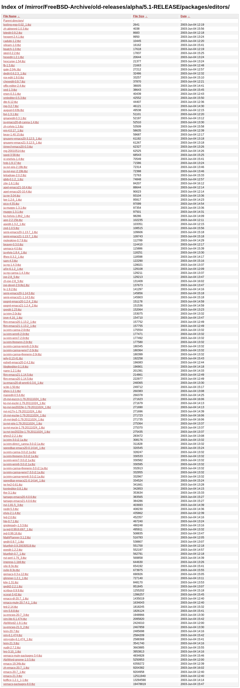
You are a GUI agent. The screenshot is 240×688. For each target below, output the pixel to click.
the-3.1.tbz (9, 492)
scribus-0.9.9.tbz (13, 590)
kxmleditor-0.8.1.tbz (15, 488)
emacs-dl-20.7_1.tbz (16, 598)
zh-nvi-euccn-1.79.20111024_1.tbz (24, 399)
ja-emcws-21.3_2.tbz (16, 627)
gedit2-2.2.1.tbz (12, 586)
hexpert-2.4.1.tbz (13, 36)
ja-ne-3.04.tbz (11, 195)
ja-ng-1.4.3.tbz (12, 264)
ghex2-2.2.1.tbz (12, 435)
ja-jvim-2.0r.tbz (12, 313)
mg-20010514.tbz (14, 150)
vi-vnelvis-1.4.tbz (13, 158)
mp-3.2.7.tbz (11, 106)
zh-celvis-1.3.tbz (13, 126)
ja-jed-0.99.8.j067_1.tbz (18, 529)
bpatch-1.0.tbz (12, 49)
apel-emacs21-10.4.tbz (17, 187)
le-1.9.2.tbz (10, 289)
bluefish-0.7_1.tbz (14, 553)
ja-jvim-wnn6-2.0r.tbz (16, 334)
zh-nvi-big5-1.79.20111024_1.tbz (23, 419)
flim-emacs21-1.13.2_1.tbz (19, 325)
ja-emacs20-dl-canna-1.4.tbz (21, 122)
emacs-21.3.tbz (12, 675)
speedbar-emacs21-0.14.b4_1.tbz (24, 480)
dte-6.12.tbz (10, 101)
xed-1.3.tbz (10, 89)
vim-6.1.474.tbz (12, 635)
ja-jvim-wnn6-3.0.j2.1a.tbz (19, 464)
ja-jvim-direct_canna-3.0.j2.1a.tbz (24, 443)
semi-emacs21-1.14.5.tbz (19, 297)
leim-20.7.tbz (11, 631)
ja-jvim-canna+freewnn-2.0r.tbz (22, 354)
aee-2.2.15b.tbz (13, 220)
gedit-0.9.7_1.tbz (13, 541)
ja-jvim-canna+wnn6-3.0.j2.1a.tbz (24, 476)
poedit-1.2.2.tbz (12, 549)
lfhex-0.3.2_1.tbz (13, 256)
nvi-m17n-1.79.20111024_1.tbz (22, 411)
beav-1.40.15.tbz (13, 134)
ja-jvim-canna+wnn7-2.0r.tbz (20, 350)
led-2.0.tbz (9, 517)
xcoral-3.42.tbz (12, 594)
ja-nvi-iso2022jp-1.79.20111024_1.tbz (26, 431)
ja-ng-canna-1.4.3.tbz (16, 272)
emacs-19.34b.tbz (14, 663)
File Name (10, 16)
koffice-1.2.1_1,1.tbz (15, 680)
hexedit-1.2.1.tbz (13, 57)
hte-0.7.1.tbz (11, 521)
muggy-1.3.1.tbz (13, 211)
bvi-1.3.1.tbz (10, 114)
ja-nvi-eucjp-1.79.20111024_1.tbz (24, 427)
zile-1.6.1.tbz (11, 183)
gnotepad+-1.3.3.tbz (15, 525)
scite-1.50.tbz (11, 387)
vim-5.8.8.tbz (11, 610)
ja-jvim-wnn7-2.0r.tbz (16, 338)
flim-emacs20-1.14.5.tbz (18, 378)
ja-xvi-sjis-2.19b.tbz (15, 167)
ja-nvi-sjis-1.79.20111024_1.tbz (22, 423)
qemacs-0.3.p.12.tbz (15, 574)
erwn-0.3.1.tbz (12, 93)
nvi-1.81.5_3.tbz (13, 504)
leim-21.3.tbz (11, 643)
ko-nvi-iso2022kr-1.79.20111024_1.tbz (27, 407)
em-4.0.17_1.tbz (13, 130)
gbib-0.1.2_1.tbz (13, 179)
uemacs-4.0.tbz (12, 248)
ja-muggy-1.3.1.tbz (14, 207)
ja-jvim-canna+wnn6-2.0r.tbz (20, 346)
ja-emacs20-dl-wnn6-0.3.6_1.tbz (23, 382)
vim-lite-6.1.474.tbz (15, 618)
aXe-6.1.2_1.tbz (13, 268)
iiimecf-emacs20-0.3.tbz (18, 146)
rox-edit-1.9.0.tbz (13, 77)
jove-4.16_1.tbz (12, 317)
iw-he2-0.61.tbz (12, 484)
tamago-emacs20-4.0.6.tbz (19, 496)
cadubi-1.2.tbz (12, 40)
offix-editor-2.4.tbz (14, 85)
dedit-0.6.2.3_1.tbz (14, 73)
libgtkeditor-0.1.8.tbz (15, 366)
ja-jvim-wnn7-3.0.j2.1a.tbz (19, 460)
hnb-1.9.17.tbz (12, 163)
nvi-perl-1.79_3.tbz (15, 557)
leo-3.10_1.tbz (12, 651)
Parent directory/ (13, 20)
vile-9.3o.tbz (10, 566)
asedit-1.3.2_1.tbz (14, 224)
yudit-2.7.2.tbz (12, 647)
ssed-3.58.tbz (11, 154)
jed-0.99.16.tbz (12, 533)
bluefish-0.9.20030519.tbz (19, 545)
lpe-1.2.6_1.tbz (12, 199)
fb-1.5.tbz (9, 65)
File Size (138, 16)
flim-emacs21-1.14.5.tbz (18, 374)
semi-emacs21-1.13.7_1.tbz (20, 236)
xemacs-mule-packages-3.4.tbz (22, 655)
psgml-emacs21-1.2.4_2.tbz (20, 305)
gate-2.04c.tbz (12, 69)
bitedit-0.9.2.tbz (12, 32)
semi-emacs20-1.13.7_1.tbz (20, 232)
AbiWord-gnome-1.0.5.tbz (19, 659)
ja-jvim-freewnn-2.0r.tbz (17, 342)
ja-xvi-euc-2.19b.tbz (15, 171)
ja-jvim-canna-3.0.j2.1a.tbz (19, 452)
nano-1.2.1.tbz (12, 370)
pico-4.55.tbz (11, 203)
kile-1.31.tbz (10, 582)
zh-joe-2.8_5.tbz (13, 281)
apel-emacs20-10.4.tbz (17, 191)
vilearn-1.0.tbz (12, 45)
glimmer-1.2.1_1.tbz (15, 578)
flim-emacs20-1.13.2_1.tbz (19, 321)
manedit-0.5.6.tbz (14, 395)
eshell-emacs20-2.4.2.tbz (19, 362)
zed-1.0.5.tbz (11, 228)
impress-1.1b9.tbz (14, 562)
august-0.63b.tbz (13, 110)
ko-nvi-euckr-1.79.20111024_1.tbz (24, 403)
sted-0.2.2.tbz (11, 53)
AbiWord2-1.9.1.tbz (15, 622)
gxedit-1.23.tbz (12, 309)
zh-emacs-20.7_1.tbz (16, 667)
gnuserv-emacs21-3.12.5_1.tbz (22, 142)
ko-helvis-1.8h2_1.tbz (16, 216)
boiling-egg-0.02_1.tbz (17, 24)
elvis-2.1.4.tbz (12, 513)
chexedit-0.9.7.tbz (14, 81)
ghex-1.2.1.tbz (12, 391)
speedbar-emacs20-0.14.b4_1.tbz (24, 447)
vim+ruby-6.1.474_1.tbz (18, 639)
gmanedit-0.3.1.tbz (14, 118)
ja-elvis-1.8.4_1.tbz (15, 252)
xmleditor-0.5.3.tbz (14, 97)
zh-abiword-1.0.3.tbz (16, 28)
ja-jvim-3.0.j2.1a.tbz (15, 439)
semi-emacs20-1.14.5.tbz (19, 293)
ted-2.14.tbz (10, 606)
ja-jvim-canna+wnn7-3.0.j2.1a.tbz (24, 472)
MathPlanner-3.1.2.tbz (17, 537)
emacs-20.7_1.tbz (14, 671)
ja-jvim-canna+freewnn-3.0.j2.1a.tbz (25, 468)
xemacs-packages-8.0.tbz (19, 684)
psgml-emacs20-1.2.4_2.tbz (20, 301)
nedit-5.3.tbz (11, 509)
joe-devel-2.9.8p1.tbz (16, 285)
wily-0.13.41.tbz (13, 358)
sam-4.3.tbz (10, 260)
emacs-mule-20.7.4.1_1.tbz (20, 602)
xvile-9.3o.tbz (11, 570)
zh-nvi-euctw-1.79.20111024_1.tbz (24, 415)
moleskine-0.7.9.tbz (15, 240)
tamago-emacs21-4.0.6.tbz (19, 500)
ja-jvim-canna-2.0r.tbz (16, 329)
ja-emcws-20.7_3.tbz (16, 614)
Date (184, 16)
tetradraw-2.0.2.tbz (14, 175)
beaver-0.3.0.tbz (13, 244)
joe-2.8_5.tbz (11, 276)
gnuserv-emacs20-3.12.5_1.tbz (22, 138)
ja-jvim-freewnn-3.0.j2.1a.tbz (20, 456)
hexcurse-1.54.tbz (14, 61)
